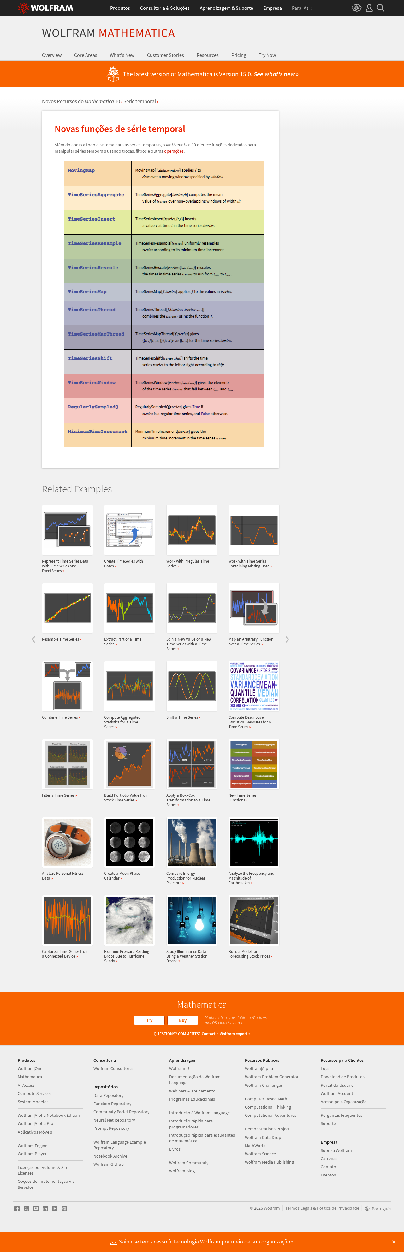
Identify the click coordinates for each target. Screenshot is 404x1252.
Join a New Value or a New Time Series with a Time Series (188, 644)
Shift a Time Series (183, 717)
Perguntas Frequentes (341, 1115)
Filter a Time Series (59, 795)
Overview (52, 55)
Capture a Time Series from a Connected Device (65, 954)
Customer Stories (165, 55)
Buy (183, 1020)
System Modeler (33, 1101)
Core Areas (85, 55)
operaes (174, 151)
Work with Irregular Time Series (187, 563)
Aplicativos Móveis (35, 1132)
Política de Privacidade (338, 1208)
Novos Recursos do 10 (81, 101)
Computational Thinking (268, 1107)
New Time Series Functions (242, 797)
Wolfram (108, 32)
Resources (208, 55)
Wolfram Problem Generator (272, 1077)
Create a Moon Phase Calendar (122, 875)
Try (149, 1020)
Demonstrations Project (267, 1129)
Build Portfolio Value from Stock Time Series (126, 797)
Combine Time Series (61, 717)
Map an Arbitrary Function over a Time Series (251, 641)
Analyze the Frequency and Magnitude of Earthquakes (251, 878)
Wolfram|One (30, 1068)
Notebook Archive (110, 1156)
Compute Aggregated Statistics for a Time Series (122, 722)
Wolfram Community (189, 1162)
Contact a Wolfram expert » (226, 1034)
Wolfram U (179, 1068)
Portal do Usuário (337, 1085)
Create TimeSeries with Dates (123, 563)
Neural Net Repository (114, 1120)
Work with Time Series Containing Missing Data (250, 563)
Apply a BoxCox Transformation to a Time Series (188, 800)
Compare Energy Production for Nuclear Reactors (185, 878)
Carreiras (329, 1158)
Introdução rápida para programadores (191, 1123)
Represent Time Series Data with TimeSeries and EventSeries (65, 566)
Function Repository (112, 1103)
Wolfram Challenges (264, 1085)
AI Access (26, 1085)
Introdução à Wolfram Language (199, 1113)
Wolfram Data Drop (263, 1137)
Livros (175, 1149)
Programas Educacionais (192, 1099)
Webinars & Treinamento (192, 1091)
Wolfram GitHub (108, 1164)
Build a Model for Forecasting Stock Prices (251, 954)
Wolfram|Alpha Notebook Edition (49, 1115)
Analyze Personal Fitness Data (62, 875)
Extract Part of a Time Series (122, 641)
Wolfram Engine (32, 1145)
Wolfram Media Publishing (269, 1162)
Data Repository (108, 1095)
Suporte (328, 1123)
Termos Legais (298, 1208)
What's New (122, 55)
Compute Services (34, 1093)
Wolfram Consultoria (113, 1068)
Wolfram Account (337, 1093)
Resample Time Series (62, 639)
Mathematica (30, 1077)
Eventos (328, 1175)
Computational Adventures (270, 1115)
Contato (328, 1167)
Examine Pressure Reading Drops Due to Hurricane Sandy (126, 956)
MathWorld (255, 1145)
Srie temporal (139, 101)
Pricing (238, 55)
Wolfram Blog (182, 1171)
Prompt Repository (111, 1128)
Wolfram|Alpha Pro (35, 1123)
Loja (325, 1068)
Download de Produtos (343, 1077)
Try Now (267, 55)
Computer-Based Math (266, 1099)
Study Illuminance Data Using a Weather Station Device (186, 956)
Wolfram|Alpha (259, 1068)
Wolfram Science (260, 1154)
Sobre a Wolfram (336, 1150)
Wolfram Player (32, 1154)
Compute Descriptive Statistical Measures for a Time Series (250, 722)
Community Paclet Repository (121, 1112)
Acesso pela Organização (344, 1101)
